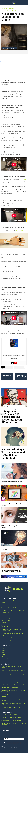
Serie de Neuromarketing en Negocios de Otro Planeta (13, 615)
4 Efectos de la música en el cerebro (9, 687)
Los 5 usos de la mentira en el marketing (10, 707)
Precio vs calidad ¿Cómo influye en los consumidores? (13, 618)
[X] (19, 589)
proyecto (11, 368)
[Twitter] (12, 363)
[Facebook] (14, 589)
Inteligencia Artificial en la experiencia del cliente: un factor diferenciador (11, 416)
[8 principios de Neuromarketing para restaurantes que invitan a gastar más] (14, 560)
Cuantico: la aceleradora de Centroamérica (11, 720)
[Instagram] (17, 589)
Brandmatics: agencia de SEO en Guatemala (11, 717)
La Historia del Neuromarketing (8, 605)
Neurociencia (20, 366)
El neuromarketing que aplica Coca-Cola (10, 607)
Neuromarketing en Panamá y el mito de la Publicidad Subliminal (13, 454)
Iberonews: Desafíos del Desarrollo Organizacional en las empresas (13, 724)
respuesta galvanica (17, 368)
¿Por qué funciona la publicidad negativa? (10, 682)
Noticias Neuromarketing (8, 9)
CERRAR (2, 414)
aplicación (8, 366)
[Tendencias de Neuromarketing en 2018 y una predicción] (14, 538)
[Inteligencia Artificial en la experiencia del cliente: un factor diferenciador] (14, 397)
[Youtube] (15, 363)
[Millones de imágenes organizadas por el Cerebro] (14, 515)
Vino (24, 368)
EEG (12, 366)
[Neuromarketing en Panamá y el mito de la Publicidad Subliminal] (14, 436)
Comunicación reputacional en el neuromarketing (12, 640)
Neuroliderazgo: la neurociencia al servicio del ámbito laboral (7, 377)
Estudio (15, 366)
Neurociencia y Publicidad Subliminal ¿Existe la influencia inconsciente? (21, 377)
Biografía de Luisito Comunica (9, 714)
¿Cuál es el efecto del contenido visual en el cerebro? (13, 684)
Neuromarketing (5, 368)
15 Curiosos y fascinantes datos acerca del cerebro (12, 679)
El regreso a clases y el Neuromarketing (10, 637)
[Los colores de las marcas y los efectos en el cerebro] (14, 493)
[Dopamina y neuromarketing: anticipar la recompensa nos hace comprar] (14, 471)
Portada (4, 9)
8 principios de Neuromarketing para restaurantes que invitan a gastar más (11, 570)
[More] (18, 56)
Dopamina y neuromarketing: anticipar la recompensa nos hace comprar (12, 482)
